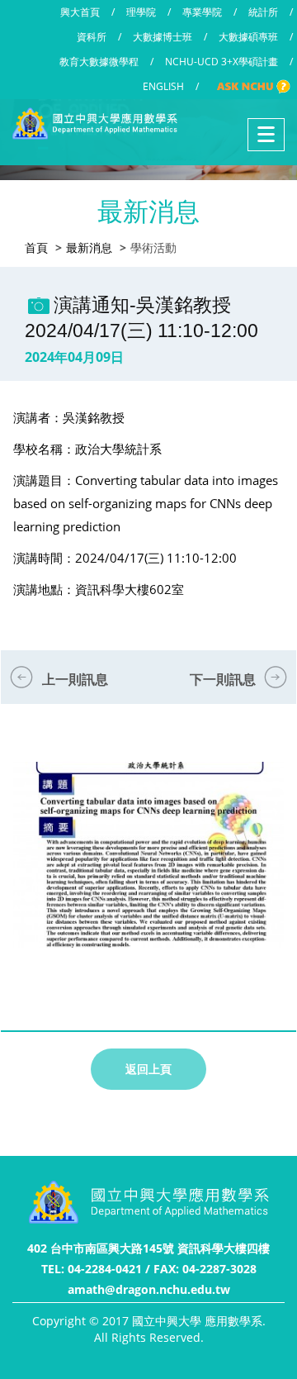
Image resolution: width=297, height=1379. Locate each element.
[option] (148, 871)
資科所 (91, 37)
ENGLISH (163, 86)
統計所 (263, 12)
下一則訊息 (223, 679)
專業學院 (202, 12)
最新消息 (89, 247)
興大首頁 (80, 12)
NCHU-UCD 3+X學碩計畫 (221, 62)
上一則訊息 (75, 679)
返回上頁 (148, 1069)
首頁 (36, 247)
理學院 (141, 12)
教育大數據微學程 (99, 62)
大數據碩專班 (248, 37)
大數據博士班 (162, 37)
